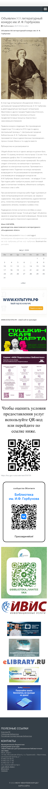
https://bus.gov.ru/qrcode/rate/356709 (16, 475)
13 (24, 266)
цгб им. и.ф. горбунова (26, 241)
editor (26, 26)
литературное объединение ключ (14, 238)
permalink (5, 244)
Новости (23, 235)
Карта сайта (24, 786)
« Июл (23, 283)
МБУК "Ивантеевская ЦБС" (27, 783)
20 (24, 270)
